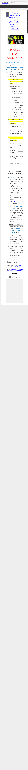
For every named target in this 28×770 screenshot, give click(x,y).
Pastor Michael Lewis (17, 266)
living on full (19, 269)
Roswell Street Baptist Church (14, 270)
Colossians (13, 269)
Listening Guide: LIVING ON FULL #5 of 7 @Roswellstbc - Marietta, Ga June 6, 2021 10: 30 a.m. (14, 21)
